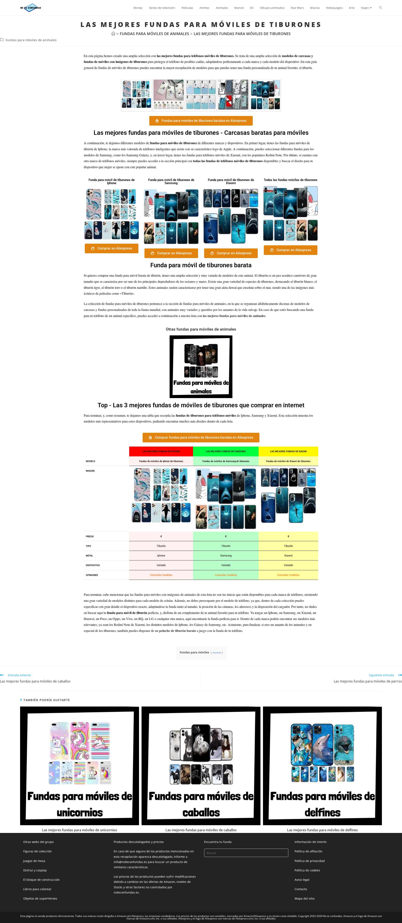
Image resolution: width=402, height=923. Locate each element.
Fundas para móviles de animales (31, 40)
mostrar (217, 652)
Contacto (301, 889)
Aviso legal (302, 880)
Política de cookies (307, 870)
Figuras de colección (37, 851)
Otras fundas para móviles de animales (201, 329)
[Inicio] (113, 33)
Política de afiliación (308, 851)
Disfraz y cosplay (35, 870)
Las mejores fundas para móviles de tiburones (242, 33)
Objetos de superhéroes (40, 898)
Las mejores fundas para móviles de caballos (201, 830)
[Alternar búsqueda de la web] (380, 7)
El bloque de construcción (41, 880)
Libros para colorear (37, 889)
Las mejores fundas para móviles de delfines (322, 830)
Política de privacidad (310, 861)
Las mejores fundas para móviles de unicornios (79, 830)
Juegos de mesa (34, 861)
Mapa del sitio (304, 898)
